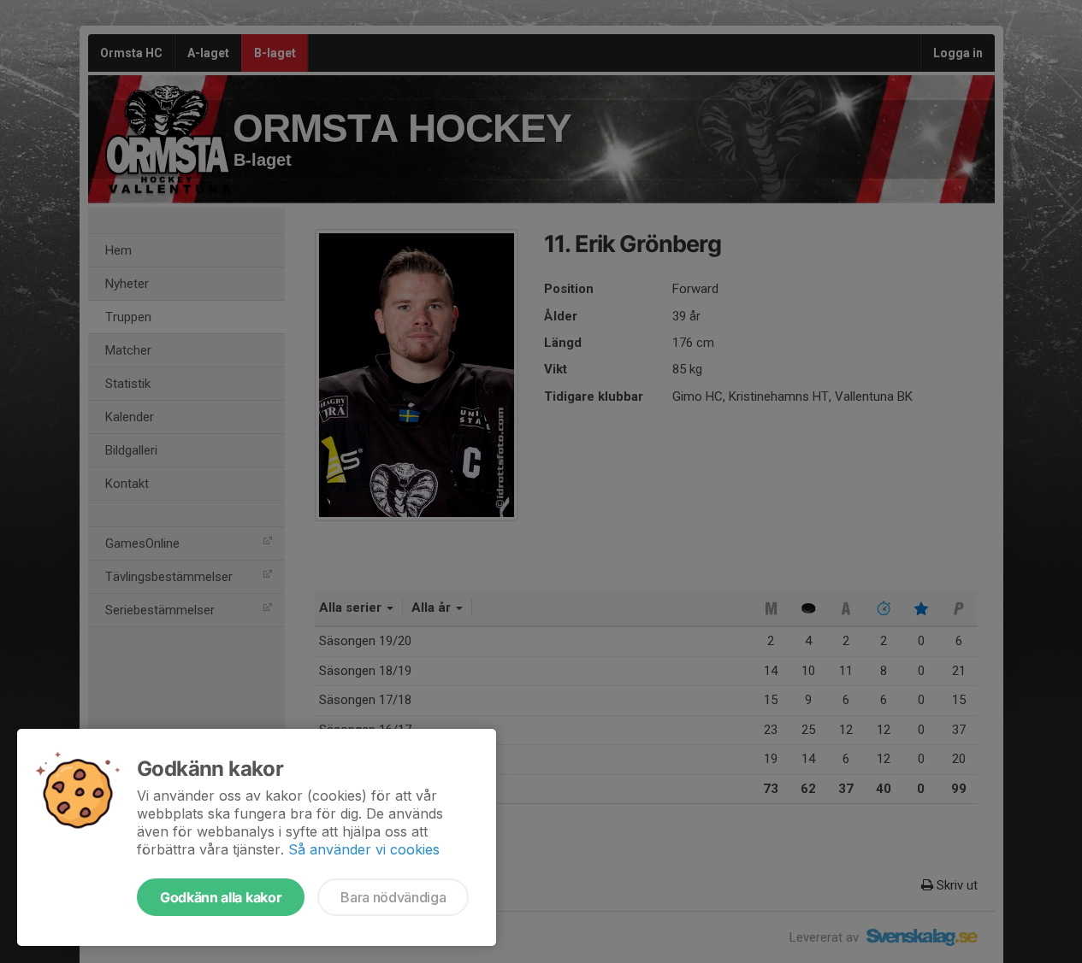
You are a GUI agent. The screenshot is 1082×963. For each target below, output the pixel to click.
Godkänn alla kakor (220, 897)
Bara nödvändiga (393, 897)
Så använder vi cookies (364, 849)
